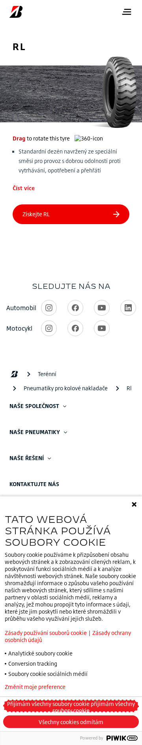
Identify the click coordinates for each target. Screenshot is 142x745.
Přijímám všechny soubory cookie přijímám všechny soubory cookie (71, 706)
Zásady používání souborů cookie (46, 632)
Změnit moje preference (35, 687)
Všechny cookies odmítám (71, 722)
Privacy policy (104, 687)
